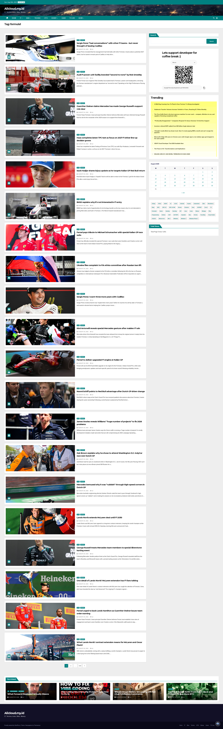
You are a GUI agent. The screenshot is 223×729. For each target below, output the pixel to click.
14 (193, 179)
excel (206, 207)
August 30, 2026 (83, 49)
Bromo (180, 207)
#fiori (159, 203)
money (197, 211)
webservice (162, 218)
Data (193, 207)
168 (80, 666)
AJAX (175, 203)
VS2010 (154, 218)
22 (203, 182)
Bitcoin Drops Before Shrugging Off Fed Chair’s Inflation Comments (135, 693)
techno (195, 215)
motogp (204, 211)
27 (184, 185)
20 (184, 182)
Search (153, 35)
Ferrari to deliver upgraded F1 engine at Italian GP (100, 360)
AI (170, 203)
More (81, 18)
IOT (180, 211)
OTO (46, 18)
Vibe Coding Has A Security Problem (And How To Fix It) (84, 693)
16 (212, 179)
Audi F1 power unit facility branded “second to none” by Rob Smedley (109, 75)
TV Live (72, 18)
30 (212, 185)
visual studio (211, 215)
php (210, 211)
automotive (196, 203)
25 (165, 185)
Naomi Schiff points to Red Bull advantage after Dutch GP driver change (111, 391)
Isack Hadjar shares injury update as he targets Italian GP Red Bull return (111, 171)
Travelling (202, 215)
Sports (82, 40)
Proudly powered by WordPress (12, 725)
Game (64, 18)
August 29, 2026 (83, 144)
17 (156, 182)
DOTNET (199, 207)
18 (165, 182)
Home (14, 18)
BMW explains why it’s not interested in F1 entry (99, 202)
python (163, 215)
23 (212, 182)
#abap (153, 203)
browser (187, 207)
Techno (37, 18)
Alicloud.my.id (14, 8)
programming (155, 215)
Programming (13, 691)
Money (54, 18)
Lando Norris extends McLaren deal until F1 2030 (99, 517)
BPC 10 (164, 207)
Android (182, 203)
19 (175, 182)
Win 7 (169, 218)
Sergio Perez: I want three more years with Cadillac (100, 297)
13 (184, 179)
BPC (158, 207)
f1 (211, 207)
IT (21, 18)
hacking (175, 211)
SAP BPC (176, 215)
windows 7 (183, 218)
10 (156, 179)
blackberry (210, 203)
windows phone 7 (193, 218)
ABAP (165, 203)
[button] (213, 18)
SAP (169, 215)
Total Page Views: (157, 231)
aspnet (189, 203)
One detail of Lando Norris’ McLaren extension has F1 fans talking (107, 580)
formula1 (154, 211)
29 (203, 185)
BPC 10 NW (172, 207)
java (185, 211)
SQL (190, 215)
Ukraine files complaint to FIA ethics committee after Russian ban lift (109, 265)
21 (193, 182)
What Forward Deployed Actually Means (28, 694)
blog (153, 207)
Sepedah (183, 215)
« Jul (183, 192)
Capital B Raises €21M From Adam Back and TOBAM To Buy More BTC (190, 693)
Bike (28, 18)
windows (176, 218)
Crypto (117, 689)
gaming (168, 211)
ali (92, 49)
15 (203, 179)
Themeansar (37, 725)
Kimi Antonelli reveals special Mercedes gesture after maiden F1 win (108, 328)
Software (21, 691)
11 (165, 179)
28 (193, 185)
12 (175, 179)
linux (191, 211)
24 (156, 185)
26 (175, 185)
